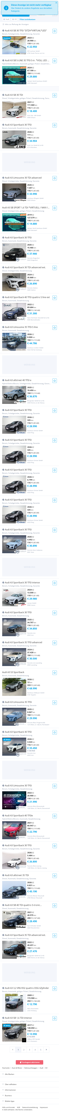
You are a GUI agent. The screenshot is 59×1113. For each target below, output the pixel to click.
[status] (29, 8)
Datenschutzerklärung (30, 1107)
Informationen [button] (10, 1090)
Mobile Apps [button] (9, 1101)
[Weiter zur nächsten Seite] (46, 1049)
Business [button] (8, 1095)
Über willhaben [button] (10, 1084)
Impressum (44, 1107)
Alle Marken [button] (9, 1074)
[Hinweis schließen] (56, 2)
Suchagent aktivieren (31, 1062)
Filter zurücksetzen (27, 19)
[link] (12, 1049)
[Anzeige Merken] (54, 31)
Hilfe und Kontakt (8, 1107)
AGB (18, 1107)
